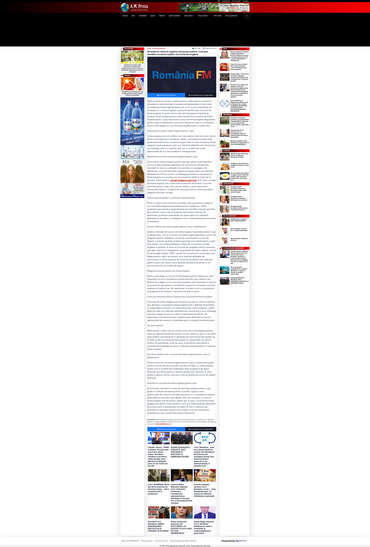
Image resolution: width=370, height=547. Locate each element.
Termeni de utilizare (161, 541)
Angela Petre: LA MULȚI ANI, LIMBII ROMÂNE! (238, 220)
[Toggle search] (247, 15)
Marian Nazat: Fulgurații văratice (239, 239)
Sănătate (143, 15)
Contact (245, 1)
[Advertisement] (185, 32)
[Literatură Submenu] (194, 16)
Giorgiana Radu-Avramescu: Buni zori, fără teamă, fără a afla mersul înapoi (238, 189)
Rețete (162, 15)
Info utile (217, 15)
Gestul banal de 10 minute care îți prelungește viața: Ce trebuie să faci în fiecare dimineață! (239, 133)
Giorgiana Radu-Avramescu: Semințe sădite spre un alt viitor (238, 198)
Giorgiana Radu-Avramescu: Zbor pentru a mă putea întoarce (239, 208)
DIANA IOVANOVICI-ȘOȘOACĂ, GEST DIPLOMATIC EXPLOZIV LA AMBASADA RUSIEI (180, 452)
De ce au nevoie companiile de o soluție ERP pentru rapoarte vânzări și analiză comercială (238, 270)
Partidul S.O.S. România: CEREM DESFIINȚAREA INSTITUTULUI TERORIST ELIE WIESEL (158, 526)
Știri (133, 15)
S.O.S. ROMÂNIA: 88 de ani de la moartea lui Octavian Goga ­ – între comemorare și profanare (158, 489)
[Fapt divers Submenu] (209, 16)
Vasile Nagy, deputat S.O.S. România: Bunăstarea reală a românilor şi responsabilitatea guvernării (204, 527)
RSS (219, 1)
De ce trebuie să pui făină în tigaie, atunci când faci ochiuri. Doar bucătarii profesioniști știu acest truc (239, 176)
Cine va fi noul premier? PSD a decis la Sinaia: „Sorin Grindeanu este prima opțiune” (239, 66)
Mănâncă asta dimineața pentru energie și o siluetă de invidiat (239, 155)
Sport (153, 15)
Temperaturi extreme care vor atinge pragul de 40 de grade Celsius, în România (132, 93)
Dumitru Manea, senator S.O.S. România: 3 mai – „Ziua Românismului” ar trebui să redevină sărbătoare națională (205, 490)
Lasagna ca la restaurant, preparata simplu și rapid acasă (239, 165)
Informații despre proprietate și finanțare (183, 541)
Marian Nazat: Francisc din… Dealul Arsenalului (239, 229)
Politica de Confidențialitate (130, 541)
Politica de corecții (147, 541)
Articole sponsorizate (158, 48)
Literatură (188, 15)
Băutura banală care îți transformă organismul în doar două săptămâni (239, 142)
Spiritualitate (174, 15)
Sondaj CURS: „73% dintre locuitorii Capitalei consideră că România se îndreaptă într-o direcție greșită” (239, 77)
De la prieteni (231, 15)
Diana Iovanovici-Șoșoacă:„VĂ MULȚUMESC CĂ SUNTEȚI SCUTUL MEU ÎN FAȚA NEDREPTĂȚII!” (181, 527)
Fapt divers (203, 15)
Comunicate (236, 1)
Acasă (125, 15)
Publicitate (226, 1)
